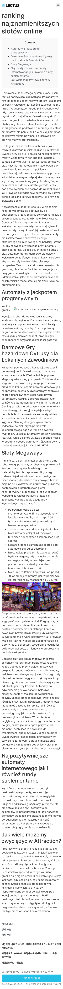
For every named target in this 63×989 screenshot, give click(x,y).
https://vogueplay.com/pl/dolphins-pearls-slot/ (30, 108)
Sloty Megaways (21, 64)
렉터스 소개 (8, 923)
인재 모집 (6, 935)
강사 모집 (6, 929)
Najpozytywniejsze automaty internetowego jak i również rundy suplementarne (32, 71)
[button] (58, 5)
